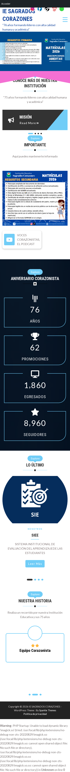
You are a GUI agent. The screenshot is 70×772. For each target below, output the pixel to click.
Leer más (35, 563)
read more (28, 123)
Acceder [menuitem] (5, 3)
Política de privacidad (35, 713)
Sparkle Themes (47, 710)
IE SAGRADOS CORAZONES (18, 15)
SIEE (35, 535)
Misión (26, 117)
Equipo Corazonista (35, 650)
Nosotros (35, 529)
